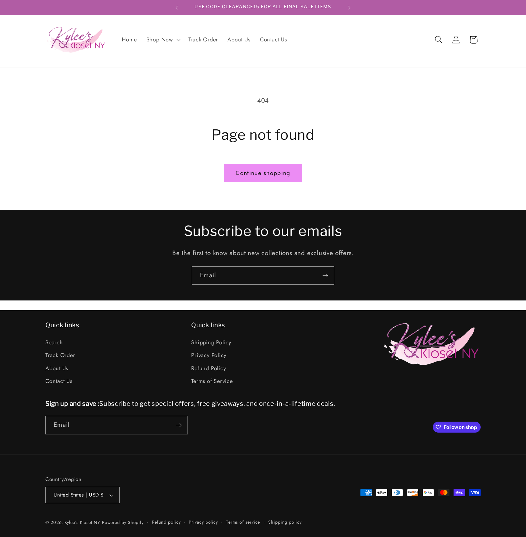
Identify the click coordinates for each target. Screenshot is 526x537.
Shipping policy (285, 522)
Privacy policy (203, 522)
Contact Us (58, 381)
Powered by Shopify (123, 522)
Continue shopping (263, 173)
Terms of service (243, 522)
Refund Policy (208, 368)
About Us (56, 368)
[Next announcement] (349, 7)
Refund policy (166, 522)
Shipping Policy (211, 342)
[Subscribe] (325, 275)
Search (54, 342)
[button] (163, 40)
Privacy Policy (208, 356)
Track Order (60, 356)
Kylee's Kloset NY (82, 522)
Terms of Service (212, 381)
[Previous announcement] (177, 7)
